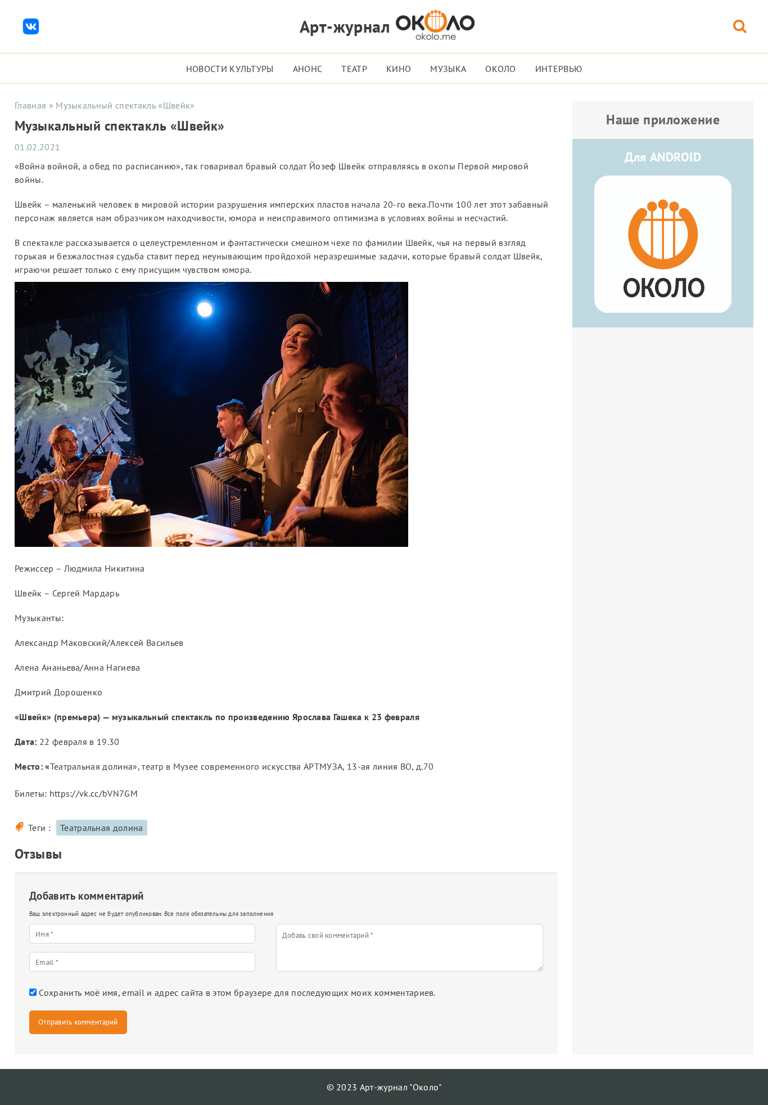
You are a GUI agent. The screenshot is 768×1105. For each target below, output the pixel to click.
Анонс (308, 68)
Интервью (558, 68)
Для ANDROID (663, 157)
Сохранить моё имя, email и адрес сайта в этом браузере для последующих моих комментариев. (237, 992)
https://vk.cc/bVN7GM (93, 793)
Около (500, 68)
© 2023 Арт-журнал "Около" (384, 1087)
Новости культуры (230, 68)
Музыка (448, 68)
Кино (398, 68)
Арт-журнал (345, 26)
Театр (354, 68)
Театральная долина (101, 827)
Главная (30, 105)
